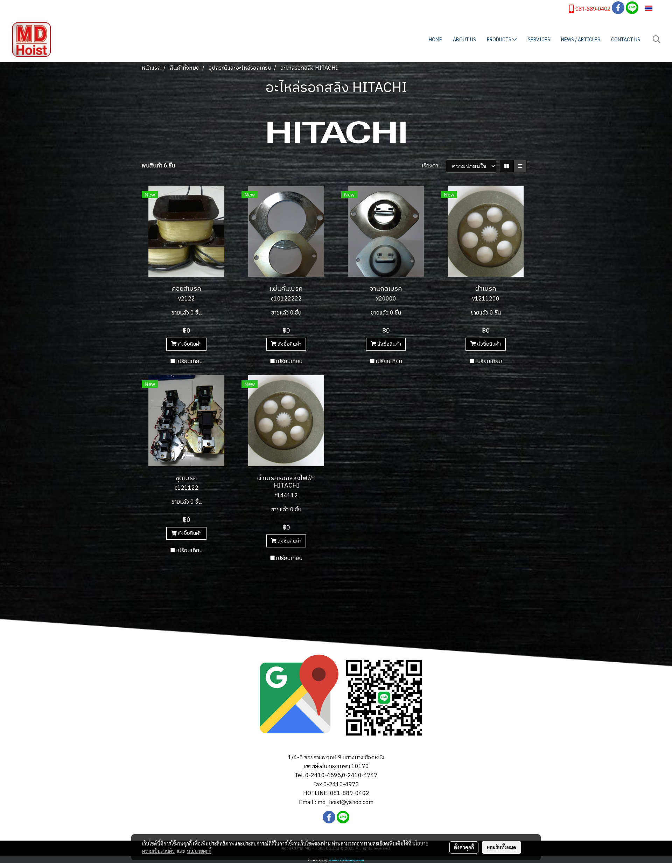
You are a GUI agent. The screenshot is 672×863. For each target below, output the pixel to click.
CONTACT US (625, 40)
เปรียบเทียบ (189, 362)
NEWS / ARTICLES (580, 40)
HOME (435, 40)
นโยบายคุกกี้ (199, 851)
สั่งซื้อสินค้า (189, 344)
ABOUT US (464, 40)
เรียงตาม (434, 166)
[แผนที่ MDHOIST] (295, 697)
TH (657, 8)
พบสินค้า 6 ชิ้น (158, 166)
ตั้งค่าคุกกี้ (464, 847)
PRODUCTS (499, 40)
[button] (656, 39)
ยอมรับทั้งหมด (501, 847)
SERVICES (539, 40)
